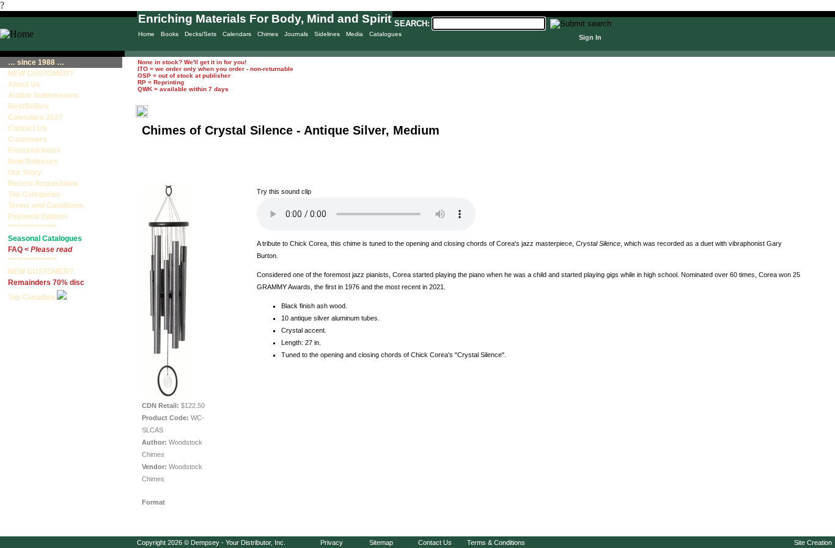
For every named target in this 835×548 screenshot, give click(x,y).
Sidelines (327, 34)
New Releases (33, 161)
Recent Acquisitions (43, 183)
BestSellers (28, 106)
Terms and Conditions (46, 205)
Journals (296, 34)
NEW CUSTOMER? (40, 73)
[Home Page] (17, 34)
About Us (24, 84)
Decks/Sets (200, 34)
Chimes (267, 34)
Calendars (237, 34)
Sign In (590, 37)
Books (169, 34)
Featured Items (34, 150)
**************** (32, 227)
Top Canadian (32, 297)
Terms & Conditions (496, 542)
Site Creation (813, 542)
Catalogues (385, 34)
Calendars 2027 (35, 117)
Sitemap (381, 542)
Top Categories (34, 194)
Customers (27, 139)
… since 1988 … (36, 62)
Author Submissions (43, 95)
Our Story (25, 172)
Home (146, 34)
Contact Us (27, 128)
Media (354, 34)
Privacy (331, 542)
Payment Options (38, 216)
